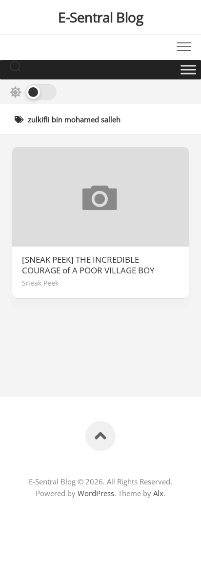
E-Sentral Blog (100, 17)
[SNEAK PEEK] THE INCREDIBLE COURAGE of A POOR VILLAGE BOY (88, 265)
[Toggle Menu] (188, 69)
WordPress (96, 493)
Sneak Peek (40, 283)
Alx (158, 493)
